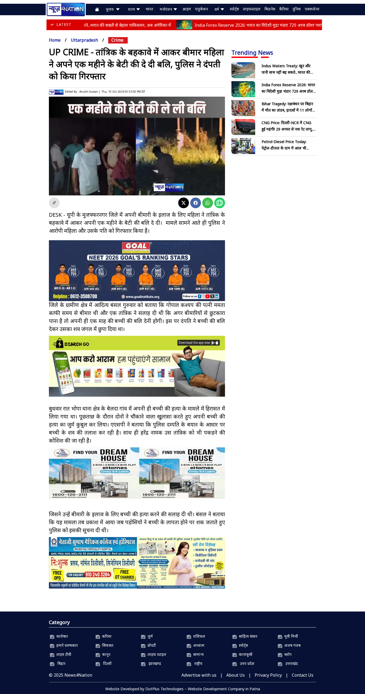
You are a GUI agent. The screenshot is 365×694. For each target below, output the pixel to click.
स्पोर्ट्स (234, 8)
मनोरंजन (166, 9)
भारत (149, 8)
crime (117, 40)
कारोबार (61, 636)
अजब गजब (291, 645)
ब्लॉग (287, 654)
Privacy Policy (268, 675)
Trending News (252, 52)
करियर (105, 636)
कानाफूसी (245, 654)
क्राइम (187, 8)
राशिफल (198, 636)
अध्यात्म (197, 645)
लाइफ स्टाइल (155, 654)
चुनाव (111, 9)
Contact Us (302, 675)
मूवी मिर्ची (290, 636)
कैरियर (284, 8)
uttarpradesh (84, 40)
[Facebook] (195, 203)
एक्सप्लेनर (312, 8)
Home (55, 40)
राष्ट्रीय (196, 663)
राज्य (132, 9)
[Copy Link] (54, 203)
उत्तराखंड (290, 663)
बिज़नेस (270, 8)
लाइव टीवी (62, 654)
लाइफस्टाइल (252, 8)
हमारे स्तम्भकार (66, 645)
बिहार (59, 663)
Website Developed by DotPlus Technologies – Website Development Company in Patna (182, 688)
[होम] (66, 9)
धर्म (217, 9)
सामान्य (197, 654)
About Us (235, 675)
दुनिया (297, 8)
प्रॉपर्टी (150, 645)
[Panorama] (137, 473)
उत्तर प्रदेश (245, 663)
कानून (105, 654)
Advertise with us (198, 675)
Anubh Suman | (89, 91)
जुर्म (149, 636)
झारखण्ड (153, 663)
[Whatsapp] (207, 203)
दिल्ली (106, 663)
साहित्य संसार (247, 636)
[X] (183, 203)
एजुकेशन (201, 8)
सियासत (106, 645)
